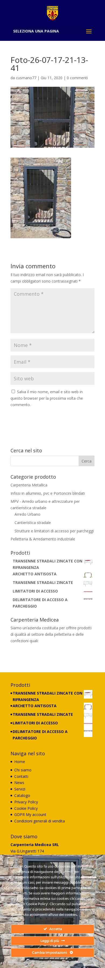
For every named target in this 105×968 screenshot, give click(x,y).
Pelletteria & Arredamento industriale (42, 538)
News (19, 782)
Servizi (19, 789)
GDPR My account (30, 814)
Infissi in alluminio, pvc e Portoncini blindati (47, 493)
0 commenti (77, 77)
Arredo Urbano (27, 514)
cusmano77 (26, 77)
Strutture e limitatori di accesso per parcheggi (54, 530)
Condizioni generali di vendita (39, 820)
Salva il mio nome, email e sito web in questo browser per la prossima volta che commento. (46, 398)
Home (19, 761)
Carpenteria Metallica (28, 484)
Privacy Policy (26, 801)
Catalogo (22, 795)
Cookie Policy (26, 808)
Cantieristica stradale (33, 522)
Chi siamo (23, 769)
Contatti (21, 776)
